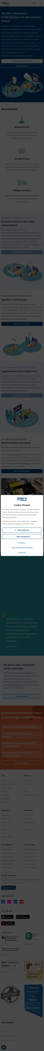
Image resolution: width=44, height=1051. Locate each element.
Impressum (22, 552)
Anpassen (22, 543)
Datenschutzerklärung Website (22, 547)
